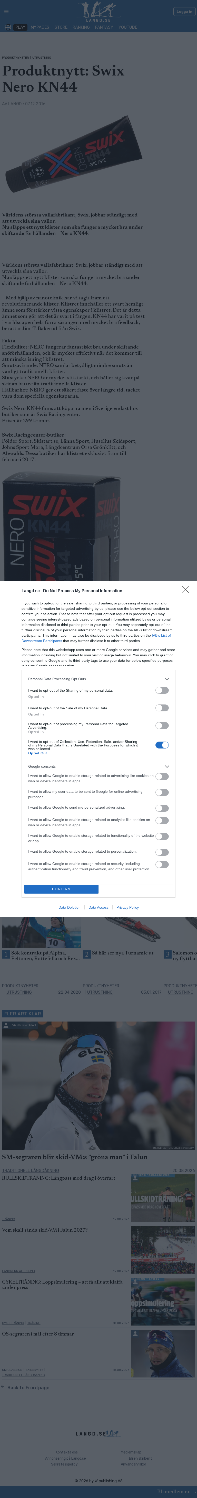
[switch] (162, 690)
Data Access (98, 907)
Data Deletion (69, 907)
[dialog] (98, 749)
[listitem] (98, 679)
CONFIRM (61, 889)
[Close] (187, 591)
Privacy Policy (127, 907)
